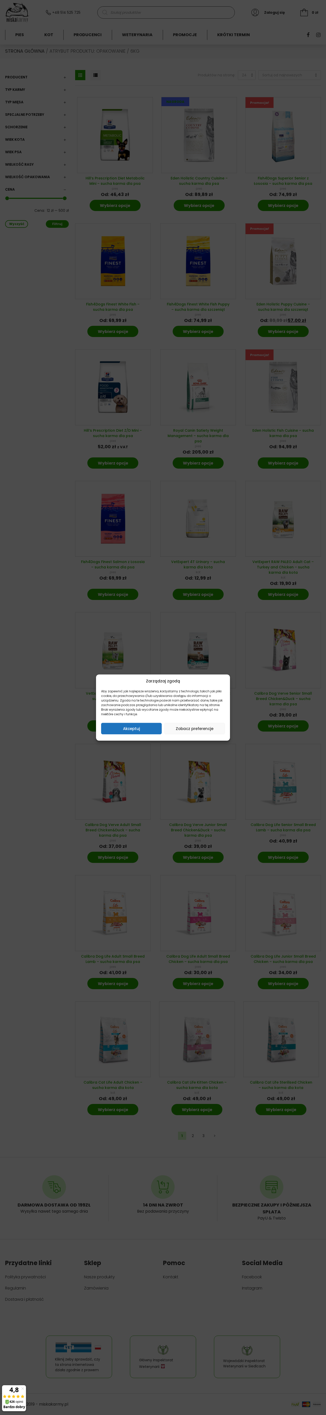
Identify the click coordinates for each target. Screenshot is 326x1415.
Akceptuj (131, 728)
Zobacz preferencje (194, 728)
